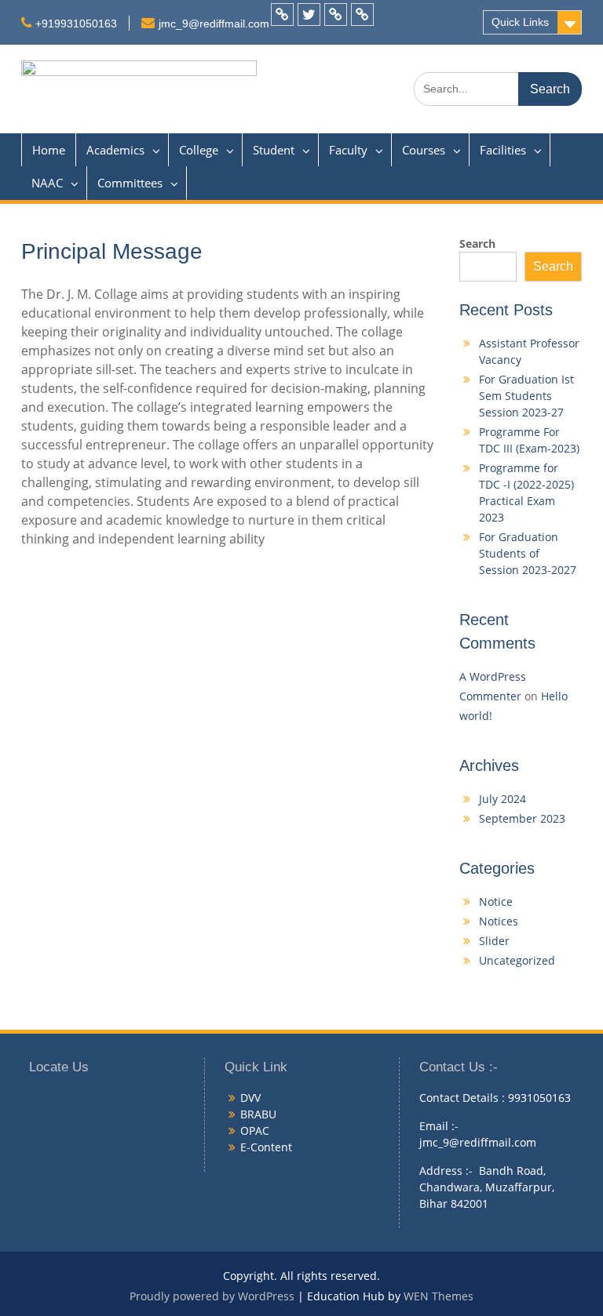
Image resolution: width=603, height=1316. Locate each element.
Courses (423, 150)
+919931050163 (76, 23)
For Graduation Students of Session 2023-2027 (527, 553)
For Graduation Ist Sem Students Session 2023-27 (526, 396)
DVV (250, 1097)
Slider (494, 940)
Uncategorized (517, 960)
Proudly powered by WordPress (212, 1296)
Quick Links (520, 22)
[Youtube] (335, 14)
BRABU (258, 1114)
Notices (498, 921)
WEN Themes (438, 1296)
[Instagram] (362, 14)
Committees (130, 183)
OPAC (254, 1130)
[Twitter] (309, 14)
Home (48, 150)
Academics (115, 150)
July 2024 (502, 798)
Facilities (503, 150)
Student (273, 150)
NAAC (47, 183)
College (198, 150)
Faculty (348, 150)
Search (477, 243)
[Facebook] (282, 14)
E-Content (266, 1147)
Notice (496, 901)
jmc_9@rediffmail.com (214, 23)
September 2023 (522, 818)
